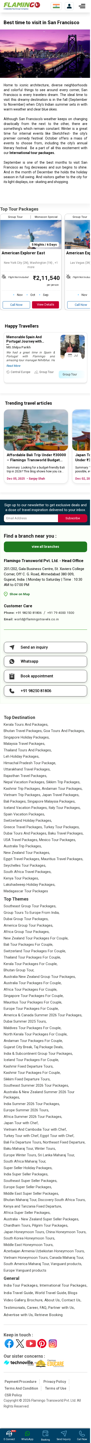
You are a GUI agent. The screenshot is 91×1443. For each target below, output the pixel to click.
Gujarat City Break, (18, 1047)
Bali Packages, (15, 801)
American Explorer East (23, 253)
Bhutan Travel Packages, (23, 731)
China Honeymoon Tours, (66, 1232)
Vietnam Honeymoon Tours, (26, 1257)
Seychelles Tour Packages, (25, 865)
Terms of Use (55, 1388)
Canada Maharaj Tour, (67, 1257)
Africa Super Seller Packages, (27, 1212)
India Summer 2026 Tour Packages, (32, 1104)
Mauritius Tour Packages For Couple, (33, 1002)
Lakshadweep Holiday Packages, (29, 884)
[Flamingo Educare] (49, 1363)
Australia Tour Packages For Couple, (33, 983)
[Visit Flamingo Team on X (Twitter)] (20, 1343)
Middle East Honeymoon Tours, (28, 1245)
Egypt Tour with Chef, (57, 1136)
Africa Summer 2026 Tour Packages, (33, 1116)
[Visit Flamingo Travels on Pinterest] (41, 1343)
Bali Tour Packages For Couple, (28, 944)
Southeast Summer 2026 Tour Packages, (36, 1085)
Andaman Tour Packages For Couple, (33, 1041)
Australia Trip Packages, (23, 846)
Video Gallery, (15, 1300)
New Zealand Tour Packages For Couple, (36, 938)
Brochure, (35, 1300)
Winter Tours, (45, 1148)
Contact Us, (71, 1300)
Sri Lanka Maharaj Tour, (56, 1155)
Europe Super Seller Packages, (28, 1187)
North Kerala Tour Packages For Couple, (35, 1034)
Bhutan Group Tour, (19, 970)
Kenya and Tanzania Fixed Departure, (33, 1206)
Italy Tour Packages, (65, 808)
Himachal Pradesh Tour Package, (30, 763)
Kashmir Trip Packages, (22, 788)
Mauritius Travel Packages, (62, 859)
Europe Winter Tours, (20, 1155)
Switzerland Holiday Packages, (28, 820)
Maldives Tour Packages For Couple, (32, 1028)
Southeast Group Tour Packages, (30, 906)
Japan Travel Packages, (60, 795)
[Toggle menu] (82, 6)
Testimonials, (15, 1307)
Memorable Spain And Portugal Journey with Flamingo (24, 341)
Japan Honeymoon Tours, (24, 1232)
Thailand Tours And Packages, (28, 750)
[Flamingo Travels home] (22, 6)
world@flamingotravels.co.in (36, 619)
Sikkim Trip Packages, (63, 782)
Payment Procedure (20, 1382)
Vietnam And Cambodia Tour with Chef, (35, 1129)
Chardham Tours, (17, 1225)
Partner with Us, (61, 1307)
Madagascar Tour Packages (26, 891)
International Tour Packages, (64, 1285)
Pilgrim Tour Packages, (50, 1225)
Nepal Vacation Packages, (24, 782)
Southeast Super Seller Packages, (30, 1181)
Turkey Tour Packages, (62, 827)
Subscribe (73, 518)
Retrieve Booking (49, 1315)
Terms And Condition (21, 1388)
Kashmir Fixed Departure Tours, (28, 1066)
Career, (33, 1307)
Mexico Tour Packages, (57, 840)
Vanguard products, (66, 1264)
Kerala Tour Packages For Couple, (31, 964)
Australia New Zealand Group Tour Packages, (40, 976)
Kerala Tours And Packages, (26, 724)
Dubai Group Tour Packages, (26, 919)
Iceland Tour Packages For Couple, (31, 1060)
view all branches (45, 547)
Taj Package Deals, (48, 1047)
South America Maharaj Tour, (27, 1264)
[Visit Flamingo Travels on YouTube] (30, 1343)
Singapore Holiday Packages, (27, 737)
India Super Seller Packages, (26, 1174)
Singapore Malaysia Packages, (51, 801)
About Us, (52, 1300)
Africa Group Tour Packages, (27, 932)
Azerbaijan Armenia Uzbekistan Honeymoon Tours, (44, 1251)
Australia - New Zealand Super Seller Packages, (41, 1219)
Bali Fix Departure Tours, (23, 1142)
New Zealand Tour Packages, (27, 852)
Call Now (16, 305)
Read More (13, 365)
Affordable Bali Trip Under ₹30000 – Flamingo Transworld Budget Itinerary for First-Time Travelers (36, 458)
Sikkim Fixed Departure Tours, (27, 1079)
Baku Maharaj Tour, (19, 1148)
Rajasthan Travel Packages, (25, 776)
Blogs (72, 1293)
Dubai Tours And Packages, (25, 833)
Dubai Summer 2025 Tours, (25, 1021)
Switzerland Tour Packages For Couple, (35, 951)
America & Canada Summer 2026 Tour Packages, (43, 1015)
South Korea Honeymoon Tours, (29, 1238)
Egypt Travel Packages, (22, 859)
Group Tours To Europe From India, (31, 912)
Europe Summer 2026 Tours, (26, 1110)
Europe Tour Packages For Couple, (31, 1008)
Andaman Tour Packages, (62, 788)
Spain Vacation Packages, (24, 814)
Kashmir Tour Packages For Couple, (32, 1072)
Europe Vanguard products (25, 1270)
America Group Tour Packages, (28, 925)
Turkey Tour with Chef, (21, 1136)
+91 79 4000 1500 (60, 613)
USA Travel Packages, (21, 840)
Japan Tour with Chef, (21, 1123)
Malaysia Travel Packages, (24, 743)
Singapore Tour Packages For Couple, (34, 996)
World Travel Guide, (51, 1293)
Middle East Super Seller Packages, (31, 1193)
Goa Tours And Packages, (64, 731)
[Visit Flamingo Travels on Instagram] (52, 1343)
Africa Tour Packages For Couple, (30, 989)
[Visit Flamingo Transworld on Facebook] (9, 1343)
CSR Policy (13, 1395)
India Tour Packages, (21, 1285)
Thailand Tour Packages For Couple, (32, 957)
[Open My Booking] (69, 6)
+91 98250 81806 (29, 613)
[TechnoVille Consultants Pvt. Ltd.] (19, 1363)
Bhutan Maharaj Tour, (20, 1200)
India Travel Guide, (19, 1293)
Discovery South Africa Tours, (62, 1200)
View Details (45, 304)
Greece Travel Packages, (23, 827)
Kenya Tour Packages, (21, 878)
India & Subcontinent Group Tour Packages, (38, 1053)
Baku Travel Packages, (65, 833)
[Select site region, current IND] (56, 6)
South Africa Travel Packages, (27, 872)
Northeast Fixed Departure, (64, 1142)
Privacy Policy (54, 1382)
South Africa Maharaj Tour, (25, 1161)
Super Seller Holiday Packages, (28, 1168)
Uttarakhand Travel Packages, (27, 769)
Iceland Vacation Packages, (26, 808)
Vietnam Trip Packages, (22, 795)
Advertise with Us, (19, 1315)
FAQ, (44, 1307)
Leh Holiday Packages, (21, 756)
